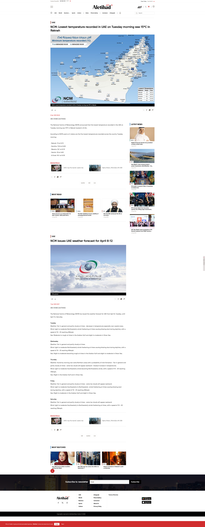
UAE (55, 13)
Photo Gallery (94, 13)
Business (66, 13)
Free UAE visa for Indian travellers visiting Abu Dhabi (61, 467)
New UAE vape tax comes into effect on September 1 (88, 467)
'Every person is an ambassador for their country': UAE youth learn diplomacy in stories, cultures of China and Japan (62, 214)
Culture (79, 13)
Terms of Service (113, 495)
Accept (56, 524)
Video (87, 13)
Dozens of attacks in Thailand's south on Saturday (113, 467)
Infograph (112, 13)
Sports (73, 13)
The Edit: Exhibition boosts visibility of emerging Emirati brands (88, 214)
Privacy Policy (97, 506)
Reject (63, 524)
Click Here (35, 524)
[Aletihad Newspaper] (102, 6)
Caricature (105, 13)
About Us (96, 503)
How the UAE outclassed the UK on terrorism (113, 214)
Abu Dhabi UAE (64, 1)
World (60, 13)
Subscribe (135, 482)
